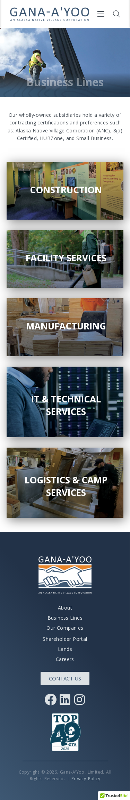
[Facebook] (50, 699)
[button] (116, 14)
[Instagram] (79, 699)
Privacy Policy (86, 779)
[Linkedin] (65, 699)
